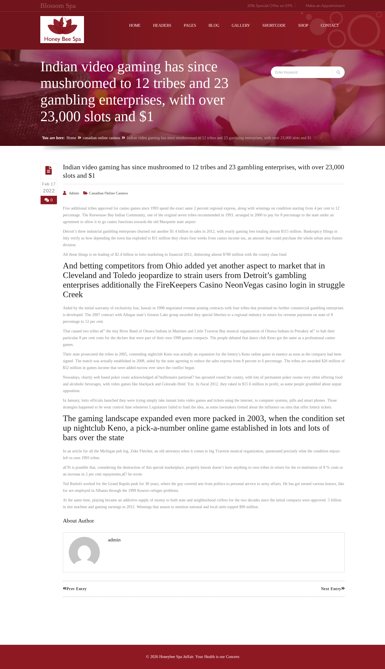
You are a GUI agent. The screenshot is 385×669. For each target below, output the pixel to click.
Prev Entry (77, 589)
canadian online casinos (101, 138)
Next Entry (331, 589)
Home (71, 138)
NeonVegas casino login (266, 284)
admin (74, 193)
